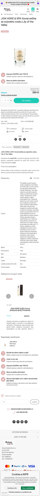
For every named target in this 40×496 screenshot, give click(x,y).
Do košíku (26, 100)
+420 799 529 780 (21, 412)
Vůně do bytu (23, 14)
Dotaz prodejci (29, 128)
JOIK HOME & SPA (12, 123)
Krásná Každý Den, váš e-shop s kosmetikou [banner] (7, 10)
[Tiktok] (26, 421)
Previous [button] (8, 296)
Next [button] (31, 296)
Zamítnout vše (12, 488)
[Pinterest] (18, 421)
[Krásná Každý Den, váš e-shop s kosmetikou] (1, 14)
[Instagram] (22, 421)
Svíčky (31, 14)
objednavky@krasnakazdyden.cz (22, 409)
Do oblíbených (13, 128)
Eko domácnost (8, 14)
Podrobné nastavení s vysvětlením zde (20, 492)
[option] (20, 48)
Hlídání (26, 131)
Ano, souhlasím (27, 488)
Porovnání (12, 131)
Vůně (16, 14)
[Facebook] (14, 421)
